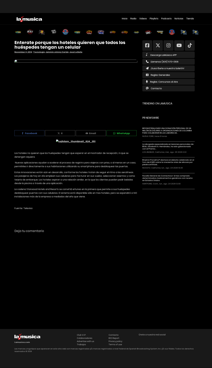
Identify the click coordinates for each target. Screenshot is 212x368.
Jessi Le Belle (75, 52)
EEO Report (114, 338)
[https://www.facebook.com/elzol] (147, 45)
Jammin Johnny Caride (57, 52)
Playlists (154, 18)
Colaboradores (84, 338)
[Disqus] (75, 274)
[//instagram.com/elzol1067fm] (168, 45)
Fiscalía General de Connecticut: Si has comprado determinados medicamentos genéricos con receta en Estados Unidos (167, 178)
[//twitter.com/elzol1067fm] (158, 45)
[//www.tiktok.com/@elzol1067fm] (190, 45)
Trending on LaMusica (157, 103)
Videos (143, 18)
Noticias (179, 18)
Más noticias (152, 190)
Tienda (190, 18)
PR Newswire (150, 118)
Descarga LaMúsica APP (163, 55)
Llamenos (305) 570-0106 (164, 61)
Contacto (156, 88)
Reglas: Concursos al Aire (164, 81)
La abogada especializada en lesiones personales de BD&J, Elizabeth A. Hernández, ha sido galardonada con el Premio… (168, 146)
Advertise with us (85, 341)
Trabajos (81, 344)
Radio (133, 18)
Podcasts (166, 18)
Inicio (124, 18)
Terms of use (115, 344)
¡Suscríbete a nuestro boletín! (167, 68)
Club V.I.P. (81, 334)
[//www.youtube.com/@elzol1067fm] (179, 45)
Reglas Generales (160, 75)
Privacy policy (115, 341)
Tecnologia (39, 52)
